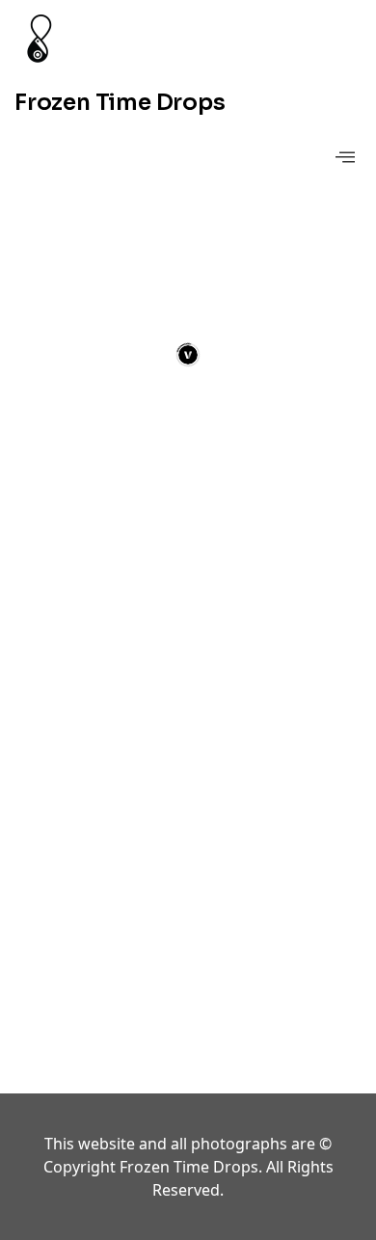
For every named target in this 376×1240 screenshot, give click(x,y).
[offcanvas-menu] (345, 158)
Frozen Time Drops (120, 103)
